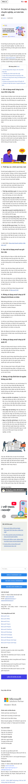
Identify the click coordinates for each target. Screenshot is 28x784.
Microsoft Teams (5, 624)
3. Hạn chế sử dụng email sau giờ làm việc (12, 75)
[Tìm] (25, 568)
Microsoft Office (5, 618)
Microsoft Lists (5, 616)
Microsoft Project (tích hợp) (8, 642)
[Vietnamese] (26, 1)
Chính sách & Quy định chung (9, 718)
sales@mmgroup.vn (10, 598)
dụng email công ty (11, 57)
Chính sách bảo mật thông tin (9, 713)
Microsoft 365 (14, 290)
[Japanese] (24, 1)
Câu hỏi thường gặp (6, 743)
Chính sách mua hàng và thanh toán (10, 715)
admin (4, 18)
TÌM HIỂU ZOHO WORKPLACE (14, 586)
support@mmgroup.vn (7, 600)
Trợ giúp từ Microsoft (7, 741)
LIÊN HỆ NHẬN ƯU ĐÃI (14, 677)
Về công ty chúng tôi (6, 730)
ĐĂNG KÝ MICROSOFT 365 (14, 574)
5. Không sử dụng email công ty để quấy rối (13, 81)
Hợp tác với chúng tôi (7, 732)
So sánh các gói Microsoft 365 (9, 751)
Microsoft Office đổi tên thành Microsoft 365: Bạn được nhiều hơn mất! (13, 530)
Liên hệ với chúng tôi (6, 734)
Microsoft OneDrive (6, 629)
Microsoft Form (5, 621)
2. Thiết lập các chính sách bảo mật (11, 73)
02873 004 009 (10, 596)
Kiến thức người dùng (7, 739)
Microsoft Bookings (6, 632)
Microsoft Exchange (6, 634)
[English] (22, 1)
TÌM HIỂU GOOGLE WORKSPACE (14, 580)
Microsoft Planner (6, 626)
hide (18, 66)
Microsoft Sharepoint (7, 637)
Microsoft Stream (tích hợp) (8, 640)
